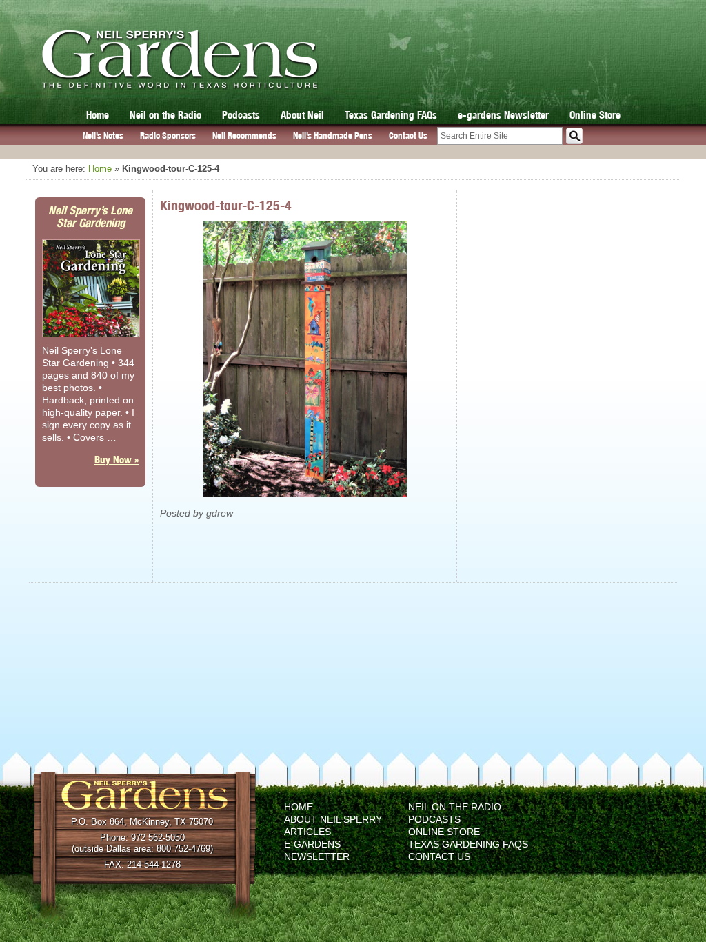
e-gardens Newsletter (503, 115)
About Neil (302, 115)
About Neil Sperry (333, 819)
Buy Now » (116, 459)
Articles (307, 831)
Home (97, 115)
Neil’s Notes (103, 135)
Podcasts (241, 115)
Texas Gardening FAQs (391, 115)
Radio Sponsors (168, 135)
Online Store (595, 115)
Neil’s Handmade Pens (332, 135)
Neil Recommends (244, 135)
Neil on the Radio (165, 115)
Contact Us (408, 135)
